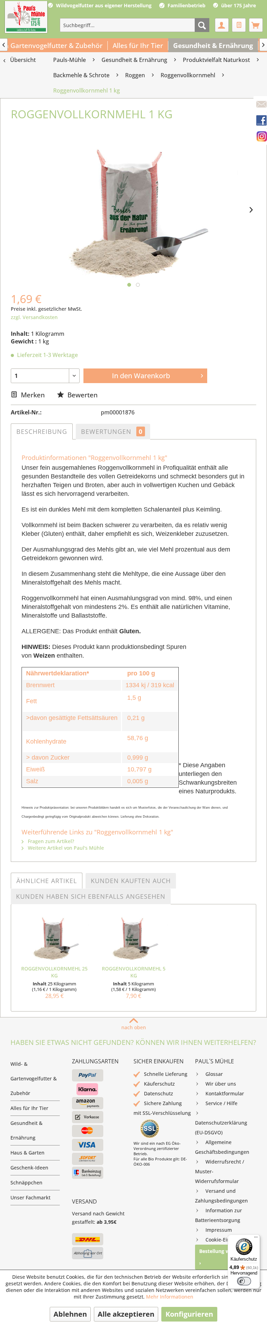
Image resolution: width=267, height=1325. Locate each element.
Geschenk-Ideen (29, 1167)
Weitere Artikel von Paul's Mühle (65, 847)
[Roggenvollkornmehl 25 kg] (54, 937)
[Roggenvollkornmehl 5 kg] (133, 937)
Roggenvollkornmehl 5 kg (133, 972)
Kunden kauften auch (131, 880)
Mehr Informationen (169, 1296)
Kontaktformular (224, 1093)
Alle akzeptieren (126, 1314)
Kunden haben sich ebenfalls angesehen (90, 896)
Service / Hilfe (221, 1103)
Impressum (218, 1230)
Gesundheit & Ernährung (26, 1130)
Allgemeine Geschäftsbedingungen (222, 1147)
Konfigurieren (189, 1314)
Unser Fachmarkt (30, 1197)
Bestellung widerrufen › (225, 1257)
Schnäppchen (26, 1182)
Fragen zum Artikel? (50, 841)
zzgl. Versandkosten (34, 317)
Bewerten (82, 394)
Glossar (214, 1074)
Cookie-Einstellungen (230, 1239)
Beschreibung (41, 431)
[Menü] (256, 1239)
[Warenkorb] (256, 25)
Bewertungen (112, 431)
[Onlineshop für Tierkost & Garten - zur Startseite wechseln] (26, 17)
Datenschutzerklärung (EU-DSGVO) (221, 1127)
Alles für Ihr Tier (29, 1108)
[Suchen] (202, 25)
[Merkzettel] (239, 25)
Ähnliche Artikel (46, 880)
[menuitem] (134, 25)
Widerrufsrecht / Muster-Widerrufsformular (219, 1171)
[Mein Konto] (222, 25)
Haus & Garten (27, 1152)
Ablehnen (70, 1314)
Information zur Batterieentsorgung (218, 1215)
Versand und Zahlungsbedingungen (221, 1196)
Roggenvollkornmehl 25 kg (54, 972)
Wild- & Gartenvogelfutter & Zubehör (33, 1078)
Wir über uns (220, 1083)
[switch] (244, 1281)
